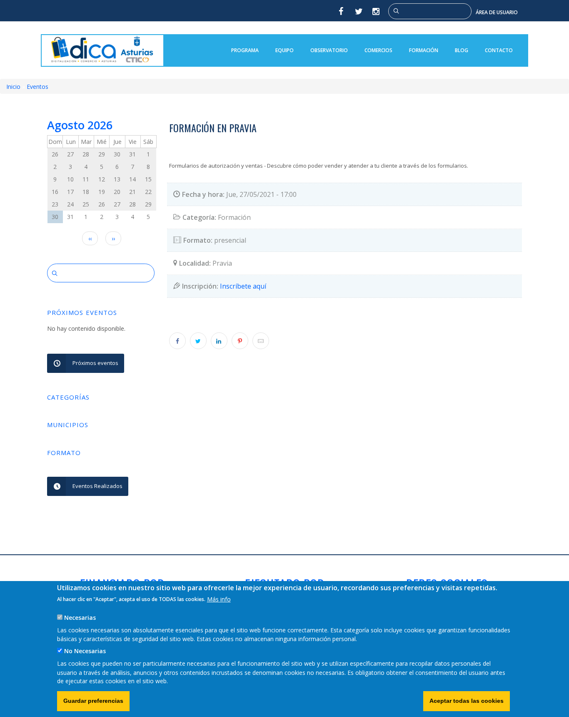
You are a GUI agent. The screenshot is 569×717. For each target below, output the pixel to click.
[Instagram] (376, 11)
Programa (245, 50)
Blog (461, 50)
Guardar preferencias (93, 700)
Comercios (378, 50)
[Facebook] (341, 11)
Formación (423, 50)
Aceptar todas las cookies (466, 700)
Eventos (37, 87)
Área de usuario (497, 12)
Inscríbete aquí (243, 286)
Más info (219, 599)
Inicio (13, 87)
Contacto (499, 50)
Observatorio (329, 50)
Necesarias (80, 617)
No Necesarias (85, 651)
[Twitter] (359, 11)
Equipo (284, 50)
